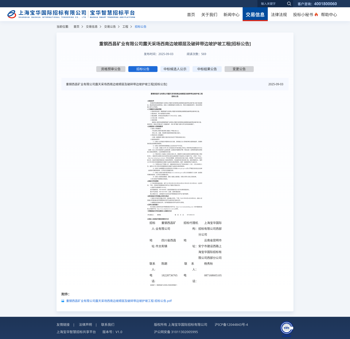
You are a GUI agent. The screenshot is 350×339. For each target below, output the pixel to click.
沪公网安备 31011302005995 (176, 332)
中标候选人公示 (175, 69)
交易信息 (255, 14)
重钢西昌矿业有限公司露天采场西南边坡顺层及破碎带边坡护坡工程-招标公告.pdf (119, 301)
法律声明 (85, 324)
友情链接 (63, 324)
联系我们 (107, 324)
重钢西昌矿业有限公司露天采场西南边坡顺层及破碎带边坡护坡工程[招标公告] (116, 84)
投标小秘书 (303, 14)
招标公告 (142, 69)
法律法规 (279, 14)
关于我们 (209, 14)
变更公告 (239, 69)
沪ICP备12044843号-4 (231, 324)
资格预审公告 (111, 69)
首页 (191, 14)
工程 (125, 26)
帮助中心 (329, 14)
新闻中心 (231, 14)
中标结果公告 (207, 69)
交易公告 (110, 26)
